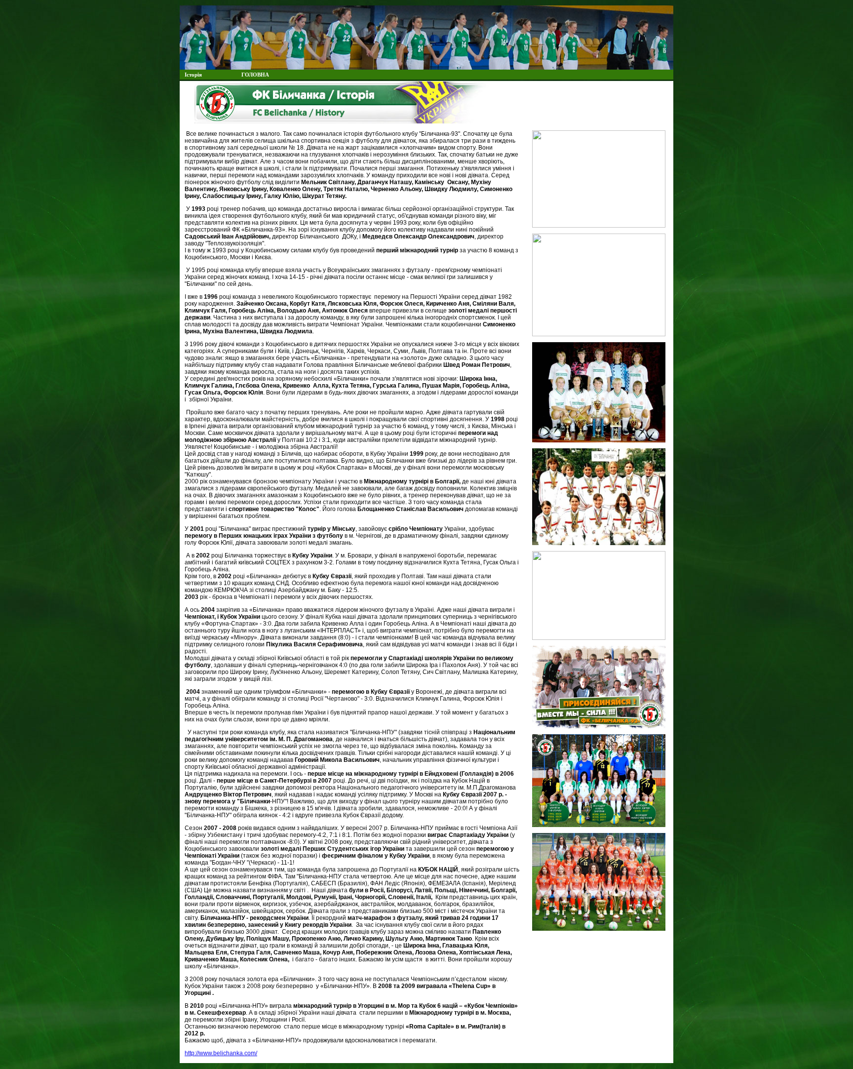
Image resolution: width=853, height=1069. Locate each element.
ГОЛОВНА (255, 75)
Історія (193, 75)
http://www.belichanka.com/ (221, 1053)
